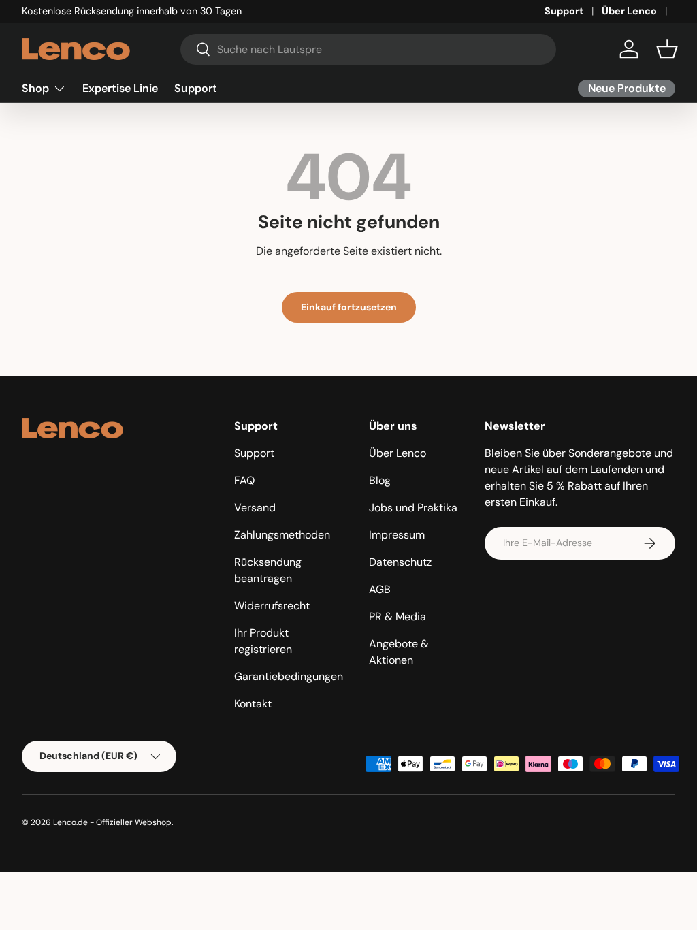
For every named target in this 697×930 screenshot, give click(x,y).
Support (564, 11)
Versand (255, 507)
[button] (667, 49)
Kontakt (253, 703)
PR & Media (397, 616)
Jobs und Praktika (413, 507)
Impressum (397, 535)
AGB (380, 589)
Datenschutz (400, 562)
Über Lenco (629, 11)
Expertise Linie (120, 88)
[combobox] (368, 49)
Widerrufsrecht (272, 605)
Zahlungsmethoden (282, 535)
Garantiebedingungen (288, 676)
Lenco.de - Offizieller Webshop (112, 822)
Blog (380, 480)
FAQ (244, 480)
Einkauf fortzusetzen (349, 307)
